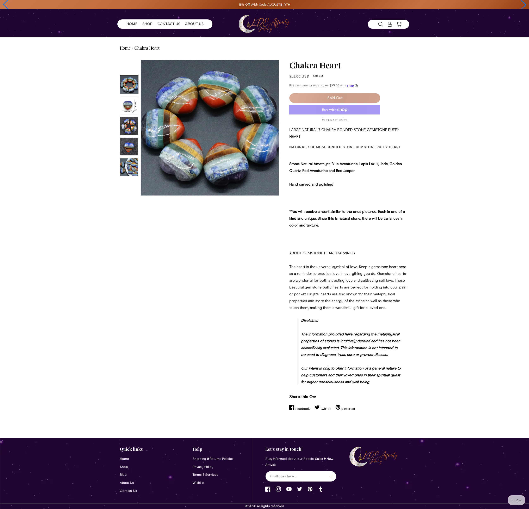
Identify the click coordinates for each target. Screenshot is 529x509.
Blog (123, 474)
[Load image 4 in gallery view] (129, 146)
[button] (5, 4)
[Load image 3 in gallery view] (129, 126)
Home (125, 48)
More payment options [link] (335, 119)
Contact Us (128, 490)
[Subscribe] (331, 476)
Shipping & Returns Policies (213, 458)
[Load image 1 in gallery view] (129, 85)
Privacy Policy (203, 466)
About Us (127, 482)
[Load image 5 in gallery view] (129, 167)
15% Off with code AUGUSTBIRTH (264, 4)
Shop (124, 466)
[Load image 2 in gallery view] (129, 105)
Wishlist (198, 482)
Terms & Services (205, 474)
